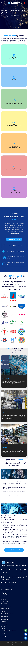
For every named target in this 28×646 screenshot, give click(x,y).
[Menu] (2, 2)
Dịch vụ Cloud (4, 616)
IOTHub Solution (5, 608)
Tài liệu (3, 626)
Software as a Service (13, 536)
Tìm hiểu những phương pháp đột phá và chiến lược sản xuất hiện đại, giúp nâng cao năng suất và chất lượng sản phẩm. (13, 417)
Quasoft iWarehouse (6, 603)
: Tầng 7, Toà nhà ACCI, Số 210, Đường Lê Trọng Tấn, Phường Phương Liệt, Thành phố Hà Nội (13, 571)
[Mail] (25, 638)
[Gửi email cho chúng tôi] (3, 636)
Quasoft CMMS (4, 601)
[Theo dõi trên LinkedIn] (5, 636)
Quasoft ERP (4, 594)
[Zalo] (25, 634)
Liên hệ (3, 628)
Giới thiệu (3, 621)
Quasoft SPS (4, 599)
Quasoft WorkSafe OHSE (7, 606)
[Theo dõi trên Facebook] (1, 636)
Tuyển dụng (4, 624)
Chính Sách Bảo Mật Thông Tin (9, 630)
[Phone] (25, 630)
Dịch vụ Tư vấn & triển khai (7, 613)
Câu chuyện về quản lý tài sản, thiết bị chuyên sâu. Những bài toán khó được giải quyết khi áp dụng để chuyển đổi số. (13, 451)
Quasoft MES (4, 597)
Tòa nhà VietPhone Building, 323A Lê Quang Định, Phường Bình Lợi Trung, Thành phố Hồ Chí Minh (14, 577)
